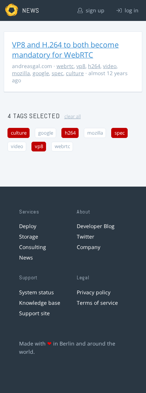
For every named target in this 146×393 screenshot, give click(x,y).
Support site (34, 313)
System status (36, 292)
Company (88, 247)
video (109, 66)
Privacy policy (93, 292)
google (41, 73)
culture (75, 73)
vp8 (80, 66)
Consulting (32, 247)
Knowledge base (39, 302)
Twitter (85, 236)
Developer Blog (96, 226)
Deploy (27, 226)
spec (57, 73)
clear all (72, 116)
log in (131, 10)
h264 (94, 66)
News (26, 257)
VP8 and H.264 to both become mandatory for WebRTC (65, 50)
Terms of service (97, 302)
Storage (28, 236)
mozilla (21, 73)
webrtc (65, 66)
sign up (94, 10)
